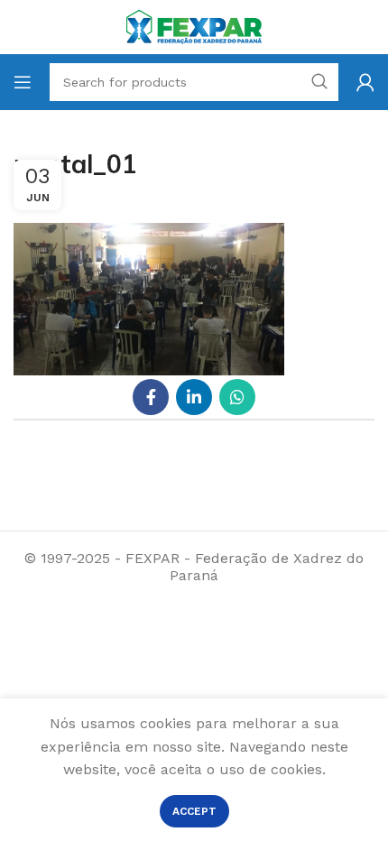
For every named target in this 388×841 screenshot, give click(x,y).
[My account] (365, 82)
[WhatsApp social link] (237, 397)
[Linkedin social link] (194, 397)
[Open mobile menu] (23, 82)
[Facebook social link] (151, 397)
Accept (194, 811)
